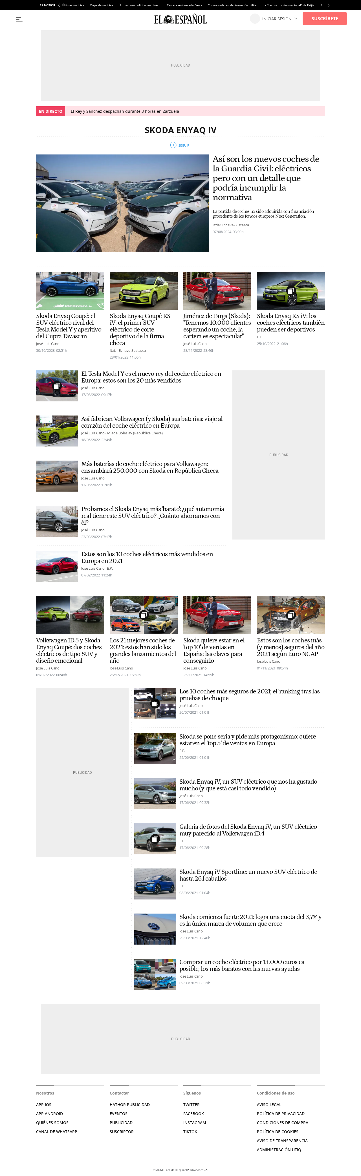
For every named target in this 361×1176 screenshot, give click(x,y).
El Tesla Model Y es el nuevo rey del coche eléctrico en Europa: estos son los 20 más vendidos (151, 377)
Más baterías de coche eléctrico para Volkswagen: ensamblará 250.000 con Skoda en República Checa (149, 467)
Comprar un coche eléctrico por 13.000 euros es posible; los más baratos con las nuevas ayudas (241, 965)
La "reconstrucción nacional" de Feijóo (289, 5)
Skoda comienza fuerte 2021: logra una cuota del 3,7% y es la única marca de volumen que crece (250, 920)
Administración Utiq (279, 1149)
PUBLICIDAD (121, 1122)
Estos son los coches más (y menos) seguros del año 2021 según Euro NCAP (290, 647)
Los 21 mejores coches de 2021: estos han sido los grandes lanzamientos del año (143, 650)
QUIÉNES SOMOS (52, 1122)
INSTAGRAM (194, 1122)
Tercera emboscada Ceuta (184, 5)
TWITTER (191, 1104)
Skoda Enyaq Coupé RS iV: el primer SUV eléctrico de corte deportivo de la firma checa (140, 329)
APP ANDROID (49, 1113)
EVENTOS (118, 1113)
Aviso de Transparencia (282, 1140)
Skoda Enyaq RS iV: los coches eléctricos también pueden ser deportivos (291, 323)
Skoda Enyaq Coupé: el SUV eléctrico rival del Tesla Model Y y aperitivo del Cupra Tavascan (68, 326)
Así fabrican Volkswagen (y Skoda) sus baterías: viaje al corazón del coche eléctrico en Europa (152, 422)
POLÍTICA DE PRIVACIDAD (281, 1113)
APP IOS (43, 1104)
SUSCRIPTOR (122, 1131)
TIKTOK (190, 1131)
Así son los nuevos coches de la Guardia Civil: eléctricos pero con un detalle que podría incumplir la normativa (266, 178)
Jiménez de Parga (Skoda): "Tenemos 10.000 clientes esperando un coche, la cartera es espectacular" (217, 326)
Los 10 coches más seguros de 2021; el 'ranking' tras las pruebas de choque (249, 695)
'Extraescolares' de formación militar (233, 5)
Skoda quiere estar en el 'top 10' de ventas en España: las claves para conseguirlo (214, 650)
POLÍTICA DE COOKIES (277, 1131)
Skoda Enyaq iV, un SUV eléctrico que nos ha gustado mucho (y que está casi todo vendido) (248, 785)
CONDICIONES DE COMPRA (282, 1122)
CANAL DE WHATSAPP (56, 1131)
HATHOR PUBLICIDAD (130, 1104)
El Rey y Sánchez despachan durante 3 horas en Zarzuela (125, 111)
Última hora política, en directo (140, 5)
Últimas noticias (73, 5)
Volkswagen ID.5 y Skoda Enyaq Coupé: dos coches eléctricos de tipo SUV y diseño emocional (69, 650)
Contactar (119, 1093)
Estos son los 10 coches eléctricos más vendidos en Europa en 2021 (147, 557)
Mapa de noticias (101, 5)
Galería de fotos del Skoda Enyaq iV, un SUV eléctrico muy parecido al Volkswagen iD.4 (248, 830)
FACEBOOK (193, 1113)
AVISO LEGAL (269, 1104)
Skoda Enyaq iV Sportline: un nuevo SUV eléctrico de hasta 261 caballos (248, 875)
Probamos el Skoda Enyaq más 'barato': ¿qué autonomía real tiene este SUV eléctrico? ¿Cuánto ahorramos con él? (152, 516)
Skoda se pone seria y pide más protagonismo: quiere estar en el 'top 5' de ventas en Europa (247, 740)
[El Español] (180, 19)
